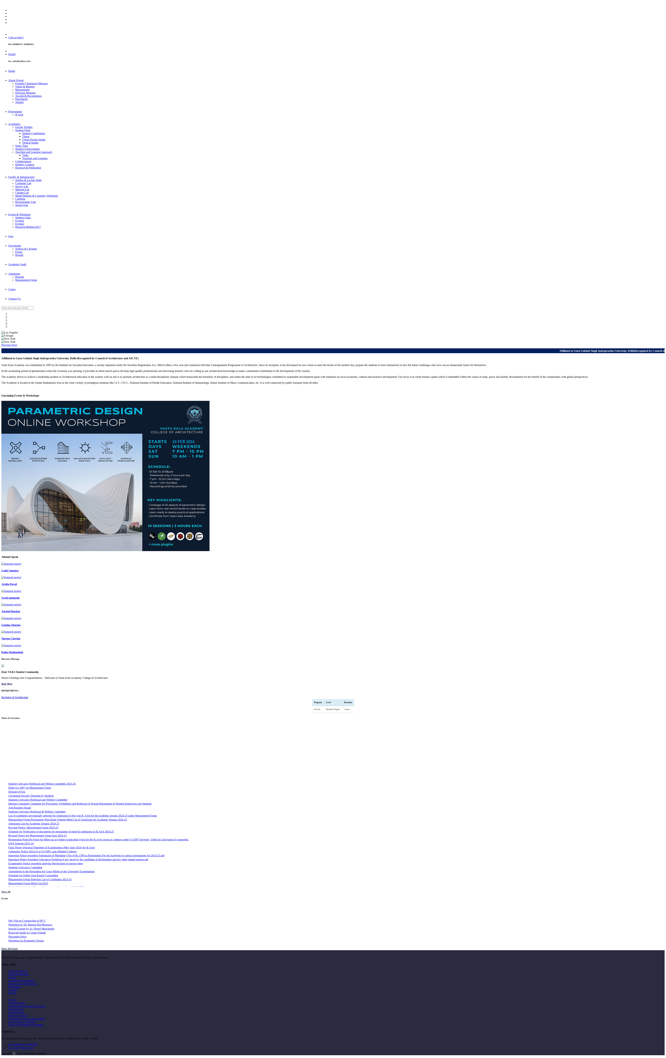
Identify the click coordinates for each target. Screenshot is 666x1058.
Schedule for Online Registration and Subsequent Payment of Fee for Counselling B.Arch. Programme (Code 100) (71, 853)
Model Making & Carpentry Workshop (36, 195)
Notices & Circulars (26, 248)
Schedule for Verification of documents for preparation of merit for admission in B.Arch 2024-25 (61, 777)
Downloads (14, 245)
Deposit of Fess (16, 737)
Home (11, 70)
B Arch (19, 114)
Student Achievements (27, 148)
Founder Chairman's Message (31, 83)
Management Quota (26, 279)
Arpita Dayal (9, 584)
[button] (6, 344)
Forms (18, 251)
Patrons (12, 977)
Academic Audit (17, 264)
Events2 (19, 223)
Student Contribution (33, 133)
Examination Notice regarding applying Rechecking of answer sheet (45, 809)
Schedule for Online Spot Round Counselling (33, 821)
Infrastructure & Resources (23, 983)
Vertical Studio (30, 142)
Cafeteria (20, 198)
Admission (14, 273)
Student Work (22, 130)
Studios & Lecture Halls (28, 180)
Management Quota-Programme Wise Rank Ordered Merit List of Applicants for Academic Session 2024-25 (67, 765)
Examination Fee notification (24, 881)
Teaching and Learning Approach (33, 152)
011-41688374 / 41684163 (22, 1044)
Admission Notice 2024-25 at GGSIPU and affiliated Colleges (42, 797)
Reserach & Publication (28, 167)
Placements (21, 99)
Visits (25, 155)
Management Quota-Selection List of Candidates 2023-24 (39, 825)
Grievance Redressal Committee (26, 1024)
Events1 (19, 220)
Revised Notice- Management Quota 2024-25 (33, 773)
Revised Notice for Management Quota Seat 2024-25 (37, 781)
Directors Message (25, 92)
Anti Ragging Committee (22, 1021)
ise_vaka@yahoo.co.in (20, 1047)
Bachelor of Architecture (14, 697)
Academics (14, 124)
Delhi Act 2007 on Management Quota (29, 733)
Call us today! (16, 37)
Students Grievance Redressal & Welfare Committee (37, 757)
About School (16, 80)
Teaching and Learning (35, 158)
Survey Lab (21, 186)
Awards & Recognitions (28, 95)
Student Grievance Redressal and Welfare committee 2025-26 (42, 729)
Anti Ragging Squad (19, 753)
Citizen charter (16, 884)
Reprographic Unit (25, 202)
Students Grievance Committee (25, 813)
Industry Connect (24, 164)
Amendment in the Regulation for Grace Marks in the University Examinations (51, 817)
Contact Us (14, 298)
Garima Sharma (10, 625)
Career (12, 289)
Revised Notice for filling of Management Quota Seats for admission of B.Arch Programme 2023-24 (63, 841)
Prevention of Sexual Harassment (26, 1018)
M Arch (12, 999)
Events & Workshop (19, 214)
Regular (19, 276)
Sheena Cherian (10, 638)
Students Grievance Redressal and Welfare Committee (37, 745)
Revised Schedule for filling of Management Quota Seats (39, 837)
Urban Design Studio (33, 139)
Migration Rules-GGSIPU (22, 869)
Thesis (25, 136)
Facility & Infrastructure (21, 177)
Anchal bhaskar (10, 611)
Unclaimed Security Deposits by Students (31, 741)
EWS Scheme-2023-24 (21, 789)
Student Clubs (23, 217)
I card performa (16, 877)
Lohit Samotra (10, 570)
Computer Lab (23, 183)
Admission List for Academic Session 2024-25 (33, 769)
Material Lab (22, 189)
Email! (12, 54)
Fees (10, 236)
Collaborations (23, 161)
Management (22, 89)
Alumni (19, 102)
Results (19, 255)
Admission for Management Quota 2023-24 (32, 857)
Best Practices (16, 1009)
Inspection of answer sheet (22, 873)
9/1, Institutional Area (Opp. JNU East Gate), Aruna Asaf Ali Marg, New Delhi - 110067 (56, 4)
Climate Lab (22, 192)
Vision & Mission (25, 86)
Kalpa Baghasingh (12, 652)
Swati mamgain (10, 597)
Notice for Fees (16, 849)
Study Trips (21, 145)
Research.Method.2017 (28, 226)
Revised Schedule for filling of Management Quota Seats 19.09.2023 (46, 833)
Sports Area (21, 205)
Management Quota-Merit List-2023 (28, 829)
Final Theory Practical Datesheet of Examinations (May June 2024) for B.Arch (51, 793)
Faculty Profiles (23, 127)
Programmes (15, 111)
